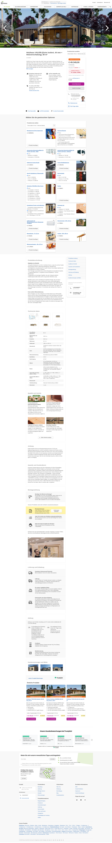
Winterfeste (62, 825)
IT (51, 840)
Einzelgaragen (89, 829)
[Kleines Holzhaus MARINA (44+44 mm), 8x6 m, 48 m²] (56, 691)
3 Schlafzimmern (30, 827)
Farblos (59, 186)
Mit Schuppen (81, 828)
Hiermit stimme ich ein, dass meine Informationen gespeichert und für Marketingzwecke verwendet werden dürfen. (36, 764)
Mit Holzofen (85, 832)
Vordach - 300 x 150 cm (62, 233)
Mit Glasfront (47, 829)
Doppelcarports (76, 831)
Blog (57, 793)
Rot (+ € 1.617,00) (62, 177)
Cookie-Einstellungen (79, 793)
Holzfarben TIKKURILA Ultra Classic (35, 186)
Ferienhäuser (51, 825)
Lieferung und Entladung (73, 272)
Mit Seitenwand (34, 832)
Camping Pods (75, 829)
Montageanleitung (72, 269)
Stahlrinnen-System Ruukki (33, 162)
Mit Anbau (75, 828)
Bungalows (57, 825)
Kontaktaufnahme (60, 795)
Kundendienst (100, 2)
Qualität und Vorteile (72, 263)
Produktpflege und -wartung (43, 815)
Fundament (40, 802)
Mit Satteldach (28, 829)
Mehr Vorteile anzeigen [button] (46, 437)
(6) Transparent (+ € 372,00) (34, 199)
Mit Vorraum (65, 832)
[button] (33, 316)
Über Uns (59, 786)
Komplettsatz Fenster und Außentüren (35, 205)
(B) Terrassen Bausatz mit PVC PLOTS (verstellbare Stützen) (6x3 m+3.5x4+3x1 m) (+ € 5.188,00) (66, 139)
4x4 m (63, 829)
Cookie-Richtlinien (79, 788)
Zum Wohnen (68, 827)
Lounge (70, 828)
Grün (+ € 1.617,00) (63, 180)
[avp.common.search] (110, 6)
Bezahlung (40, 786)
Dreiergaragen (29, 831)
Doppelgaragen (22, 831)
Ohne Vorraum (59, 832)
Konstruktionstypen (42, 805)
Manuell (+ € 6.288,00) (32, 155)
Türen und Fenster (42, 811)
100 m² (73, 825)
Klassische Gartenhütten (29, 828)
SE (59, 840)
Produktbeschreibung (72, 258)
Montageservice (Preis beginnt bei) (35, 130)
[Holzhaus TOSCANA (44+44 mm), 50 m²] (76, 691)
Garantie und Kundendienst (74, 266)
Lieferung (40, 788)
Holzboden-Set (60, 205)
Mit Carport (35, 831)
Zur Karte (24, 778)
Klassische (27, 825)
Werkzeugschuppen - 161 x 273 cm (35, 244)
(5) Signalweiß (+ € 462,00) (33, 196)
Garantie (39, 793)
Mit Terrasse (87, 828)
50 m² (67, 825)
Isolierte (83, 827)
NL (57, 840)
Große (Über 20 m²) (58, 828)
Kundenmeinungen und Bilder (74, 277)
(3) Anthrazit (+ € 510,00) (33, 194)
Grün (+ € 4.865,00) (32, 178)
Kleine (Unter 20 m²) (49, 828)
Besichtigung (59, 791)
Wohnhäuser (44, 825)
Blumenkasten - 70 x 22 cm (33, 233)
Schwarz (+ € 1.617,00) (63, 178)
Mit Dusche (71, 832)
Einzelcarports (69, 831)
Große (39, 825)
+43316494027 (46, 3)
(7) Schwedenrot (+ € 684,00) (34, 198)
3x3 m (56, 829)
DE (49, 840)
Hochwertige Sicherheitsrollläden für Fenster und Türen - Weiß (35, 151)
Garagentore (40, 813)
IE (63, 840)
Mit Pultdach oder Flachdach (38, 829)
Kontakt (94, 2)
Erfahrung (59, 788)
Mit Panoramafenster (41, 834)
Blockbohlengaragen (56, 831)
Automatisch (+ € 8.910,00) (33, 157)
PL (61, 840)
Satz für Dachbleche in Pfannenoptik (35, 173)
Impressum (77, 791)
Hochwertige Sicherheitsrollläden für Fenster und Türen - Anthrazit (65, 151)
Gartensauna (46, 832)
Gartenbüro (66, 828)
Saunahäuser (52, 832)
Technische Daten (72, 261)
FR (47, 840)
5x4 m (70, 829)
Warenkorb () (107, 2)
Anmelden (52, 759)
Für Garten (62, 827)
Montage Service (41, 791)
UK (45, 840)
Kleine (36, 825)
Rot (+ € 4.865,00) (32, 177)
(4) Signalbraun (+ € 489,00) (34, 193)
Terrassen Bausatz (61, 130)
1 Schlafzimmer (84, 825)
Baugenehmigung (41, 800)
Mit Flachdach (48, 831)
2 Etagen (78, 825)
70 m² (70, 825)
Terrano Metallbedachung (63, 162)
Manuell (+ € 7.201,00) (63, 155)
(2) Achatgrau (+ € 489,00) (33, 191)
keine (60, 132)
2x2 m (52, 829)
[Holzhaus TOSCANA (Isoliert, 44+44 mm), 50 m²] (35, 691)
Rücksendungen (41, 795)
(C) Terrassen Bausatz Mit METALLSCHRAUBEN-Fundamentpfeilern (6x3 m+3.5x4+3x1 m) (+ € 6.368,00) (66, 143)
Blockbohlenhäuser (54, 827)
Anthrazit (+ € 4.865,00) (33, 180)
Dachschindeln (60, 173)
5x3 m (66, 829)
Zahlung (70, 275)
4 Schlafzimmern (38, 827)
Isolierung (40, 807)
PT (55, 840)
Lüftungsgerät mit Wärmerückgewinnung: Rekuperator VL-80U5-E (35, 222)
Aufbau (39, 817)
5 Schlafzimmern (46, 827)
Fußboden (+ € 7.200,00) (64, 209)
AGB (76, 786)
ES (53, 840)
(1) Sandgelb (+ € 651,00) (33, 189)
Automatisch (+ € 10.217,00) (64, 157)
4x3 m (59, 829)
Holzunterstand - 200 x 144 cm (64, 220)
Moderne (32, 825)
